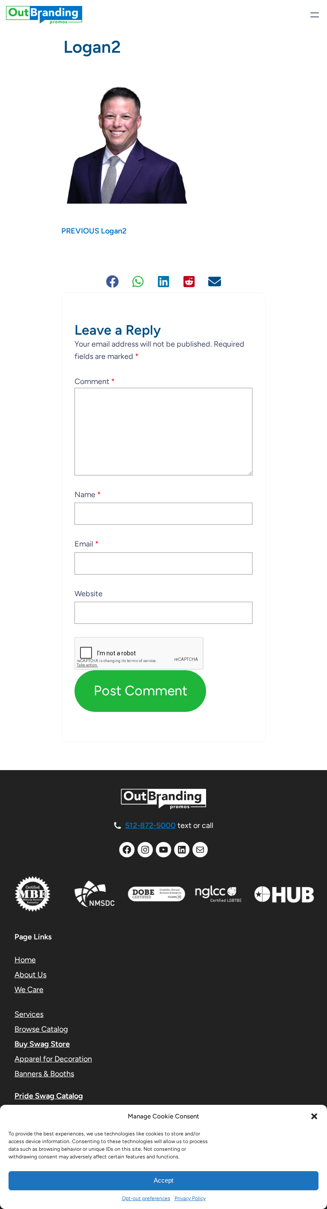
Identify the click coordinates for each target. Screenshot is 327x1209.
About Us (30, 974)
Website (89, 593)
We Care (28, 989)
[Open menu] (314, 15)
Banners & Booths (44, 1073)
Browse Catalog (41, 1029)
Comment (95, 381)
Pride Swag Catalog (48, 1096)
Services (28, 1014)
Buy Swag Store (42, 1044)
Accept (163, 1180)
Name (88, 494)
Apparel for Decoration (53, 1059)
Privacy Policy (190, 1198)
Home (25, 959)
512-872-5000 (150, 825)
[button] (314, 1116)
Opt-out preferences (146, 1198)
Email (87, 544)
